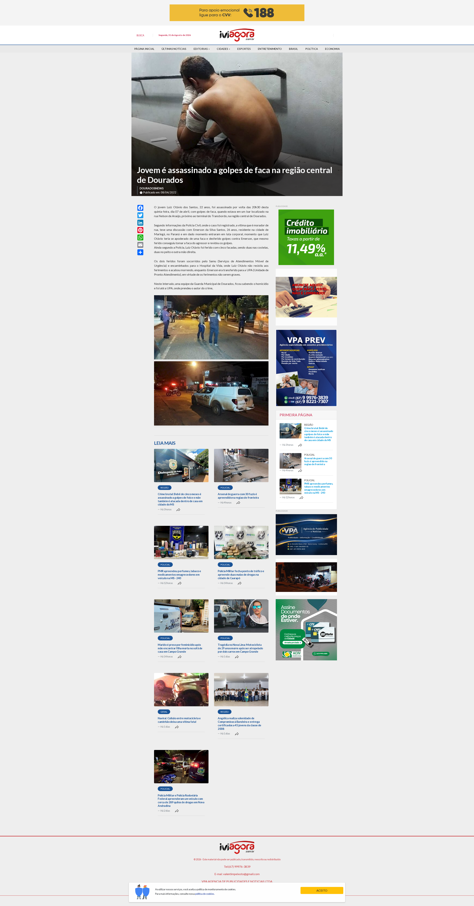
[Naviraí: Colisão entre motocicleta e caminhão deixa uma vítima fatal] (181, 689)
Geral (164, 711)
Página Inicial (144, 48)
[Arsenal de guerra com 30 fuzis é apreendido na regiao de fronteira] (241, 465)
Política (311, 48)
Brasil (293, 48)
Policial (225, 487)
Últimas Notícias (174, 48)
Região (165, 487)
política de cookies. (205, 893)
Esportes (244, 48)
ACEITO (321, 890)
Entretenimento (270, 48)
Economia (332, 48)
